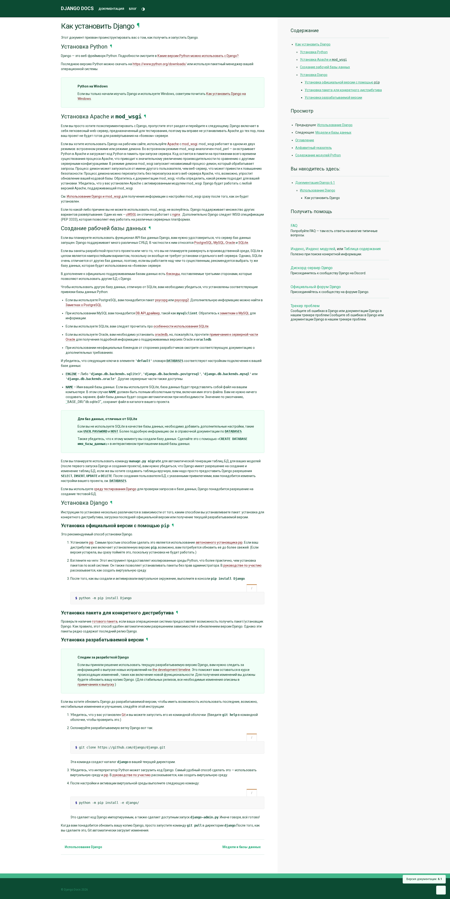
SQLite (243, 242)
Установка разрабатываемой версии (333, 97)
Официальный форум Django (316, 287)
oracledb (161, 334)
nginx (176, 214)
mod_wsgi (189, 144)
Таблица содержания (362, 249)
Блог (133, 9)
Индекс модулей (320, 249)
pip (91, 542)
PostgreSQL (203, 242)
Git (124, 715)
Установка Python (314, 52)
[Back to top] (441, 890)
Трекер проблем (305, 306)
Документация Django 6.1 (315, 182)
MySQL (219, 242)
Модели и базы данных (241, 847)
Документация (111, 9)
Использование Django (83, 847)
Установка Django (313, 75)
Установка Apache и (323, 59)
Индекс (297, 249)
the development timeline (171, 670)
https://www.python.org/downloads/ (160, 64)
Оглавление (304, 140)
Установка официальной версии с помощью (342, 82)
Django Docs (77, 8)
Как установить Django (312, 44)
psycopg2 (182, 300)
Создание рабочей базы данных (325, 67)
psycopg (161, 300)
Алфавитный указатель (313, 148)
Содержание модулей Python (318, 155)
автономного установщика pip (219, 542)
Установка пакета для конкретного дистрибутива (343, 90)
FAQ (294, 225)
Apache (173, 144)
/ (252, 588)
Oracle (230, 242)
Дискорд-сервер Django (312, 268)
